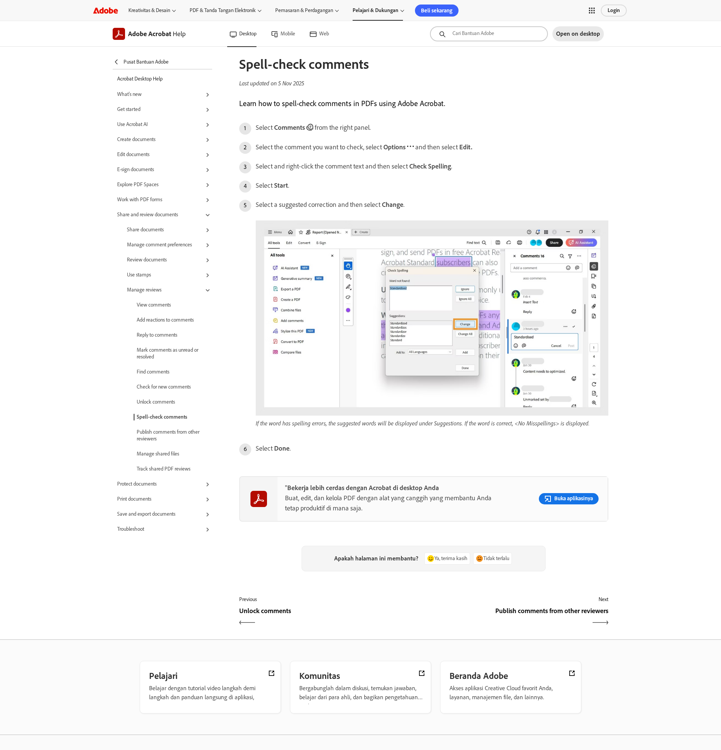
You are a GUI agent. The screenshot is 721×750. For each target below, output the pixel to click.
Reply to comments (157, 335)
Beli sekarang (437, 10)
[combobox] (489, 33)
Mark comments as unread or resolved (167, 353)
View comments (154, 305)
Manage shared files (158, 454)
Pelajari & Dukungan (375, 10)
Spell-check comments (162, 417)
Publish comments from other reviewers (168, 435)
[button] (592, 11)
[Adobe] (105, 10)
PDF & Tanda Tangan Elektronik (223, 10)
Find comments (153, 372)
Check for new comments (164, 387)
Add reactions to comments (165, 320)
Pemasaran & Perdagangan (304, 10)
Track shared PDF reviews (163, 469)
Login (614, 10)
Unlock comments (156, 402)
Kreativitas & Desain (149, 10)
